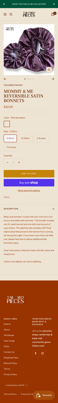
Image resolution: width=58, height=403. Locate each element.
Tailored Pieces (13, 85)
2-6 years (41, 138)
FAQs (6, 346)
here (16, 242)
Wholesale (9, 335)
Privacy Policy (10, 374)
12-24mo (25, 138)
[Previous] (5, 79)
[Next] (53, 79)
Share (6, 197)
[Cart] (52, 14)
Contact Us (9, 352)
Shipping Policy (11, 357)
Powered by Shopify (29, 394)
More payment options (29, 190)
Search (7, 324)
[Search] (11, 14)
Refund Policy (10, 363)
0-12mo (10, 138)
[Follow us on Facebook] (35, 353)
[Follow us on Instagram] (42, 353)
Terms (7, 368)
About (7, 329)
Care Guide (9, 340)
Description (11, 209)
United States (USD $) (15, 385)
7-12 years (11, 147)
